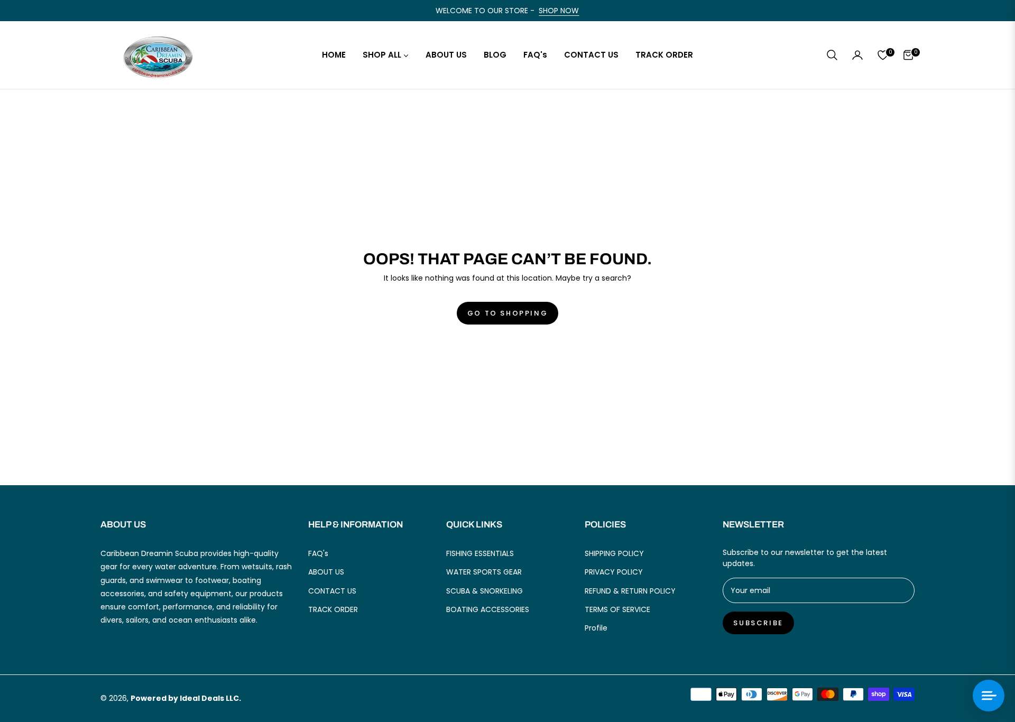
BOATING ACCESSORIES (487, 609)
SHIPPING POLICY (614, 553)
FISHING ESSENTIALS (480, 553)
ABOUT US (326, 572)
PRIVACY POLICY (614, 572)
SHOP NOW (559, 10)
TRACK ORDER (333, 609)
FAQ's (318, 553)
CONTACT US (332, 591)
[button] (832, 55)
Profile (596, 628)
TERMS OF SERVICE (617, 609)
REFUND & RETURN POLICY (630, 591)
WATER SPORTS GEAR (484, 572)
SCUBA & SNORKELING (484, 591)
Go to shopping (507, 313)
